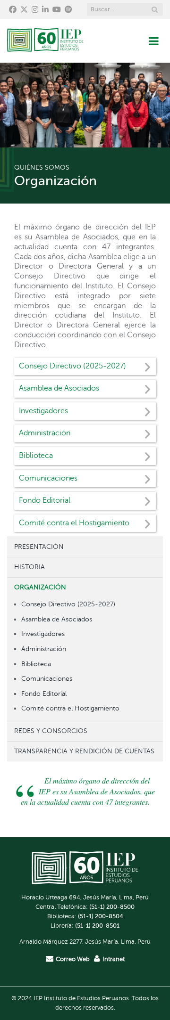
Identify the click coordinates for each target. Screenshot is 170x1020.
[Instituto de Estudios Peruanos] (45, 40)
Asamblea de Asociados (56, 619)
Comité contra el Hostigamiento (70, 708)
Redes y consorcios (50, 730)
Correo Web (73, 959)
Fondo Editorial (44, 693)
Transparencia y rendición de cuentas (84, 751)
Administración (43, 649)
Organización (40, 587)
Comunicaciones (46, 678)
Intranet (113, 959)
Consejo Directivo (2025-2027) (68, 604)
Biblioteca (36, 664)
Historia (29, 567)
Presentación (39, 546)
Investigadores (43, 633)
